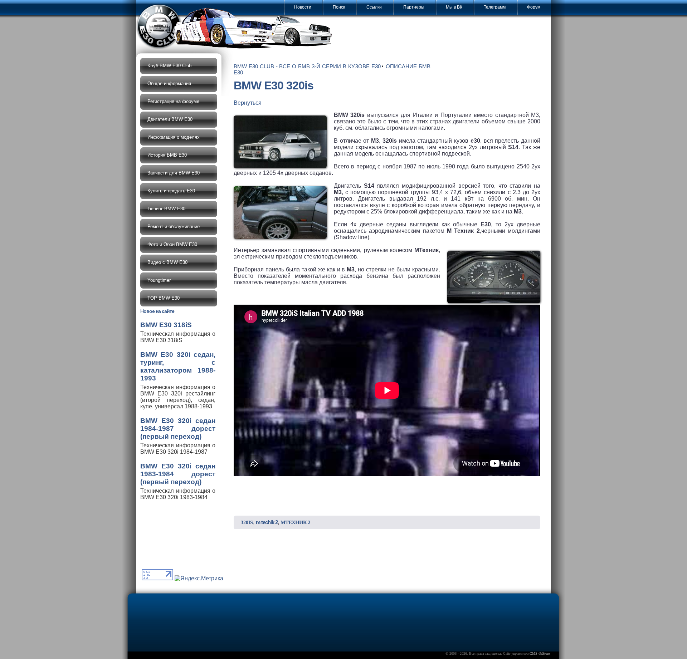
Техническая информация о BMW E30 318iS (177, 332)
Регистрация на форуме (173, 101)
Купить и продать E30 (171, 190)
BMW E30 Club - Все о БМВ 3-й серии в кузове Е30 (307, 66)
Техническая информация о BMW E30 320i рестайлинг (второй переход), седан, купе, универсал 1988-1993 (177, 380)
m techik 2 (267, 522)
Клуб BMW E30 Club (169, 65)
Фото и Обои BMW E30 (172, 244)
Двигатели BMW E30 (170, 119)
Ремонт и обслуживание (173, 226)
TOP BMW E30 (163, 298)
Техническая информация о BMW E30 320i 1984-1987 (177, 436)
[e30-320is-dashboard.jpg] (493, 277)
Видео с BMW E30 (167, 262)
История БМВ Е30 (167, 155)
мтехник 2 (295, 522)
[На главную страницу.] (236, 27)
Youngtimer (159, 280)
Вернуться (248, 103)
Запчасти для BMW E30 (173, 173)
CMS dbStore (540, 653)
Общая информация (169, 83)
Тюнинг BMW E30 (166, 208)
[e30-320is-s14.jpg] (280, 212)
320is (247, 522)
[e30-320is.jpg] (280, 141)
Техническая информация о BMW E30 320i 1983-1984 (177, 481)
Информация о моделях (173, 137)
